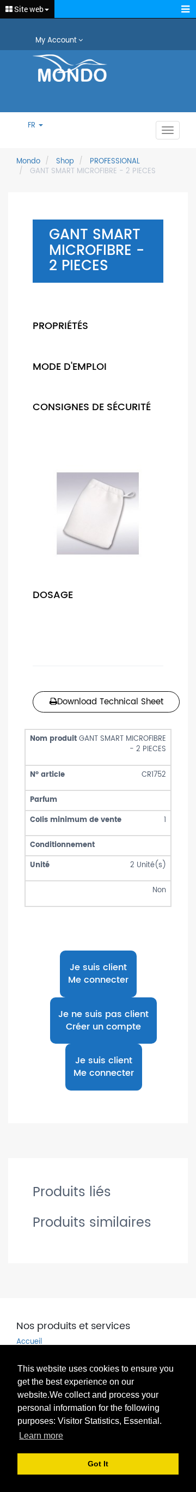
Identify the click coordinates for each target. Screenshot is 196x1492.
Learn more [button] (41, 1435)
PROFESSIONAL (115, 161)
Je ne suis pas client (103, 1020)
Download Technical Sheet (110, 702)
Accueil (29, 1342)
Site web (28, 9)
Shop (65, 161)
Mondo (28, 161)
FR (33, 126)
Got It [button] (98, 1463)
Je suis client (98, 973)
